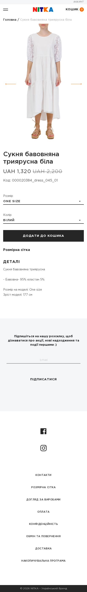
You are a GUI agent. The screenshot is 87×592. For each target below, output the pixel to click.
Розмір (8, 196)
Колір (7, 215)
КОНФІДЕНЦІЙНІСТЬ (43, 524)
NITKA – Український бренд (49, 588)
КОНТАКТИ (43, 475)
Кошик (74, 9)
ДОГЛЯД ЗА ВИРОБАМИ (43, 500)
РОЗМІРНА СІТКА (43, 487)
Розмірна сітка (16, 250)
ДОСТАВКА (43, 548)
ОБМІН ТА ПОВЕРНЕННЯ (43, 536)
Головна (9, 20)
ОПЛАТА (43, 512)
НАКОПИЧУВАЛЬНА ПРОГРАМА (43, 561)
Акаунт (78, 2)
